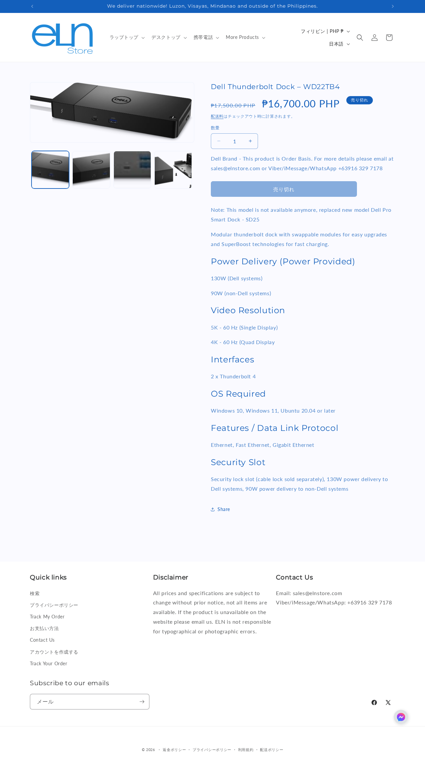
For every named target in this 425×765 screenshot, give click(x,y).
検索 (35, 593)
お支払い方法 (44, 628)
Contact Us (42, 640)
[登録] (141, 701)
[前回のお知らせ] (32, 6)
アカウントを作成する (54, 651)
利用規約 (246, 749)
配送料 (217, 116)
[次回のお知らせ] (392, 6)
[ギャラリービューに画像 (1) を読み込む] (50, 170)
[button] (127, 37)
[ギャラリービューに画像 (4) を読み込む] (173, 170)
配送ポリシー (271, 749)
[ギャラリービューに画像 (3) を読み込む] (132, 170)
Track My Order (47, 616)
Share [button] (223, 509)
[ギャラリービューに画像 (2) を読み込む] (91, 170)
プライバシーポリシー (54, 605)
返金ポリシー (174, 749)
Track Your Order (48, 663)
